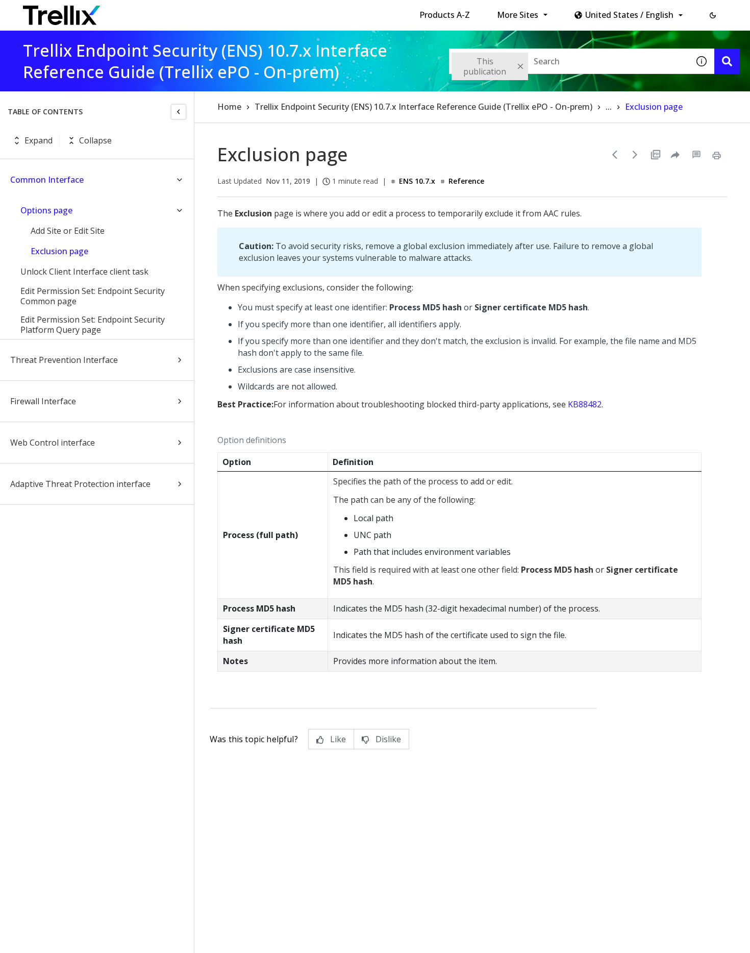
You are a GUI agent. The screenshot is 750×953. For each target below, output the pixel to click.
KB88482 (585, 404)
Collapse (95, 140)
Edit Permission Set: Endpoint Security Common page (92, 296)
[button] (713, 15)
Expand (38, 140)
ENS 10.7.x (417, 181)
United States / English (629, 14)
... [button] (609, 106)
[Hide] (178, 111)
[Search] (727, 61)
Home (229, 106)
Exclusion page (59, 251)
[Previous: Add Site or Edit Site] (615, 154)
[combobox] (569, 61)
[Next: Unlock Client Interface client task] (635, 154)
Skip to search (246, 11)
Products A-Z (444, 14)
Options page (46, 210)
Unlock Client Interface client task (84, 271)
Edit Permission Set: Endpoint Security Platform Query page (92, 324)
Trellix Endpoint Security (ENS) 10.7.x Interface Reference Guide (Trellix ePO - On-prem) (423, 106)
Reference (466, 181)
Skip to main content (168, 11)
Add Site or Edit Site (68, 230)
